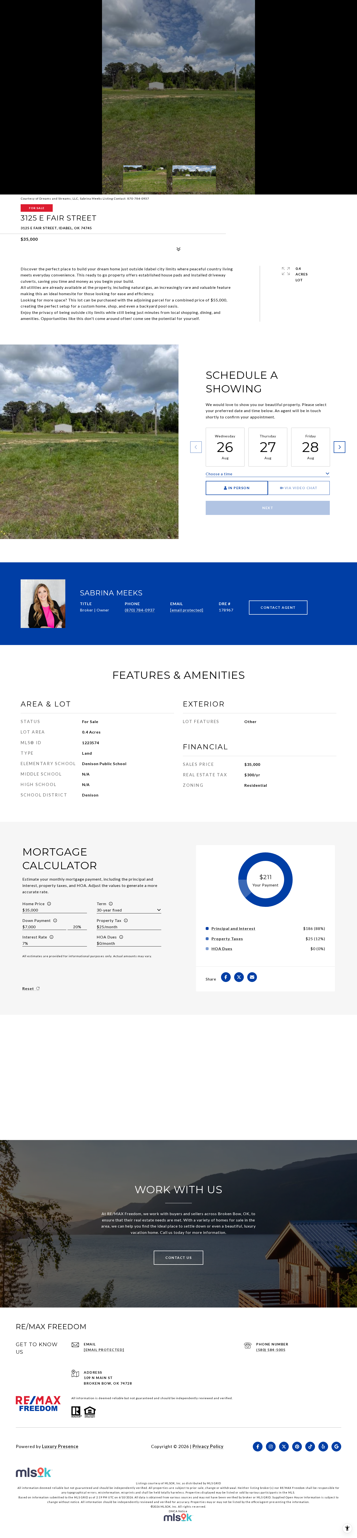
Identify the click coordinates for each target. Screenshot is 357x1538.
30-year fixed (109, 910)
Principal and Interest (233, 928)
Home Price (33, 903)
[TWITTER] (284, 1446)
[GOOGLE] (336, 1446)
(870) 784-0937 (140, 610)
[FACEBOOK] (258, 1446)
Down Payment (36, 920)
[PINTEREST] (297, 1446)
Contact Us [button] (178, 1257)
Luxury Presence (60, 1446)
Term (101, 903)
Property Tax (109, 920)
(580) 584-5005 (270, 1350)
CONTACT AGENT (278, 607)
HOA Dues (107, 937)
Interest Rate (34, 937)
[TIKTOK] (310, 1446)
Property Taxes (227, 939)
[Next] (339, 447)
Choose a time (219, 473)
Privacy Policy (208, 1446)
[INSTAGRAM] (271, 1446)
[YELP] (323, 1446)
